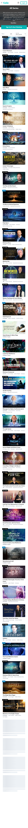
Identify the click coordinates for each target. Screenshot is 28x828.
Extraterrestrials (22, 52)
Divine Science (6, 146)
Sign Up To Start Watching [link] (14, 27)
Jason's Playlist (10, 52)
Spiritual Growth (19, 449)
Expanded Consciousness (12, 89)
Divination (13, 449)
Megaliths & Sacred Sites (7, 756)
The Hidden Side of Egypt (9, 695)
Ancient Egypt (11, 696)
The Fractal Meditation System (10, 656)
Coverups (16, 52)
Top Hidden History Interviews (14, 167)
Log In (23, 3)
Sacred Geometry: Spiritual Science (11, 522)
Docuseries (5, 107)
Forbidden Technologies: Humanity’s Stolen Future (13, 580)
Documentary (5, 224)
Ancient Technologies (8, 166)
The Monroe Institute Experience (11, 204)
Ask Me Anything (7, 390)
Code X (4, 753)
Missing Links (6, 261)
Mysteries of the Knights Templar (11, 713)
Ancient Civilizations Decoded (8, 129)
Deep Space (6, 223)
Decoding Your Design (9, 619)
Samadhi (5, 792)
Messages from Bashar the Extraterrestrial (13, 409)
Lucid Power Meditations (9, 353)
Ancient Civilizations (8, 126)
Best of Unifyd (10, 373)
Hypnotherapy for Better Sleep (10, 335)
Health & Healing (19, 318)
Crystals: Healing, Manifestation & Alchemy (13, 600)
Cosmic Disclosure (7, 50)
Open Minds (6, 87)
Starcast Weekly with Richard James (11, 447)
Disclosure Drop (7, 243)
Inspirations (6, 810)
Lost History (14, 755)
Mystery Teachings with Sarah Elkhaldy (12, 298)
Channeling (18, 410)
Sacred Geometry (6, 525)
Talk (3, 262)
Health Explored (7, 316)
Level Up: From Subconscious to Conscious (13, 504)
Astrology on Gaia (6, 449)
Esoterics (14, 639)
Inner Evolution (6, 773)
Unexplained (16, 70)
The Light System (7, 429)
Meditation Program (6, 336)
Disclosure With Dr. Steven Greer (11, 675)
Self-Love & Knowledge (10, 506)
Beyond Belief (6, 69)
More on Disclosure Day (7, 226)
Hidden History (18, 129)
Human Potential (11, 107)
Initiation (5, 638)
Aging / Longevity (11, 318)
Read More (13, 23)
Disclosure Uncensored (8, 372)
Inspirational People (11, 812)
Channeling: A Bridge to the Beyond (11, 466)
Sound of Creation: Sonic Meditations (12, 542)
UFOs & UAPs (5, 678)
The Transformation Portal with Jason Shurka (14, 486)
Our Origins (5, 716)
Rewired (5, 279)
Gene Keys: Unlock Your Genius (10, 618)
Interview (4, 52)
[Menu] (1, 2)
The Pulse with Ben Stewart (9, 186)
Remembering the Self (8, 561)
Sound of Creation (7, 106)
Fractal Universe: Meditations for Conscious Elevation (13, 734)
